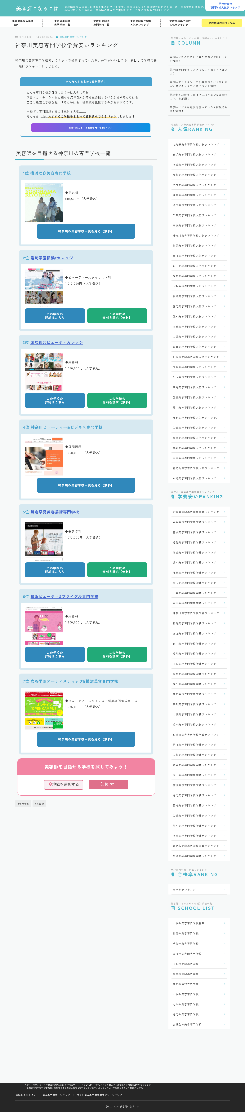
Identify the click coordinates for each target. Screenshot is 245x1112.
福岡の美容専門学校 (186, 1014)
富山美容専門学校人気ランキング (194, 255)
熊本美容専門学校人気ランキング (194, 448)
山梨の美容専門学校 (186, 964)
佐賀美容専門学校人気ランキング (194, 427)
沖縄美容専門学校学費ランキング (194, 856)
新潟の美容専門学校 (186, 933)
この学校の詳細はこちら (55, 316)
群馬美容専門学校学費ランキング (194, 572)
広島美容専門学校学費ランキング (194, 755)
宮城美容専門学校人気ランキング (194, 164)
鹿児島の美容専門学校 (187, 1024)
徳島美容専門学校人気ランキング (194, 387)
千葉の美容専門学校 (186, 943)
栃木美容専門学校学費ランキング (194, 562)
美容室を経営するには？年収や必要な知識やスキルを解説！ (199, 96)
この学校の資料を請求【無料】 (117, 316)
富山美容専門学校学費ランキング (194, 633)
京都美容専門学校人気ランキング (194, 326)
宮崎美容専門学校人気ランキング (194, 458)
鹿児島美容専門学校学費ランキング (196, 846)
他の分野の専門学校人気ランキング (225, 5)
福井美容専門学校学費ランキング (194, 653)
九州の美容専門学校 (186, 1004)
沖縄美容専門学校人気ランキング (194, 478)
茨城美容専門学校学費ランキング (194, 552)
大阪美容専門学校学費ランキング (194, 714)
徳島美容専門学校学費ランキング (194, 765)
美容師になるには (37, 8)
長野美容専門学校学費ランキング (194, 674)
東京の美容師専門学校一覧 (62, 23)
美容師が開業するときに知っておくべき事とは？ (199, 71)
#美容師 (39, 803)
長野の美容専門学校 (186, 974)
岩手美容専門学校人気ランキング (194, 154)
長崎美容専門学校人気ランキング (194, 438)
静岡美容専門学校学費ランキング (194, 684)
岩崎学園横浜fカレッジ (52, 258)
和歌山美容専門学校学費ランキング (196, 734)
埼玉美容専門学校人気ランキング (194, 205)
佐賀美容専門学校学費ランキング (194, 815)
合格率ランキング (184, 889)
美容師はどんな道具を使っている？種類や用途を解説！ (199, 109)
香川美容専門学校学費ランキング (194, 775)
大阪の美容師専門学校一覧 (101, 23)
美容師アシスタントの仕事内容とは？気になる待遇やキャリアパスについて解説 (199, 84)
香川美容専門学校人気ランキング (194, 407)
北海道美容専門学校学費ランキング (196, 512)
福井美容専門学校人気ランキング (194, 276)
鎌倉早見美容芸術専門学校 (55, 512)
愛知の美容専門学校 (186, 984)
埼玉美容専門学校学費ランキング (194, 583)
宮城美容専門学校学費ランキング (194, 532)
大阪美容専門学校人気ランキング (180, 23)
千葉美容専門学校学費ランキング (194, 593)
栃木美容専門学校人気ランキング (194, 185)
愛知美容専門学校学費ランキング (194, 694)
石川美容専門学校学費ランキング (194, 643)
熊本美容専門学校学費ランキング (194, 826)
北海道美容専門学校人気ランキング (196, 144)
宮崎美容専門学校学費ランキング (194, 835)
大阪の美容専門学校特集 (189, 923)
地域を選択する (65, 784)
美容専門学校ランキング (73, 36)
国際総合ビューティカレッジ (56, 342)
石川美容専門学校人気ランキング (194, 266)
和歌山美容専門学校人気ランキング (196, 357)
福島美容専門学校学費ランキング (194, 542)
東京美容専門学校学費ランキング (194, 603)
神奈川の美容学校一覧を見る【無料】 (86, 231)
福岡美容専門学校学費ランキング (194, 795)
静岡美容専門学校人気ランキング (194, 306)
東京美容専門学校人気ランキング (141, 23)
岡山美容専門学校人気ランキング (194, 377)
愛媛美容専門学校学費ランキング (194, 785)
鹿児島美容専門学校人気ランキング (196, 468)
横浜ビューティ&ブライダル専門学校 (64, 596)
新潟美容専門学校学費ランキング (194, 623)
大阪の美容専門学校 (186, 994)
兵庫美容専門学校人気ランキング (194, 347)
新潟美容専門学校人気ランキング (194, 245)
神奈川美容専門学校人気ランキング (196, 235)
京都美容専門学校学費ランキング (194, 704)
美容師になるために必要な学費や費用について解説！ (199, 59)
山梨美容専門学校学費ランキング (194, 664)
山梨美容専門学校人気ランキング (194, 286)
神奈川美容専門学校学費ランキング (196, 613)
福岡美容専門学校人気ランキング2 (195, 418)
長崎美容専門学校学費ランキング (194, 805)
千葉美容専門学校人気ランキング (194, 215)
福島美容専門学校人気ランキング (194, 175)
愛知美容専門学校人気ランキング (194, 316)
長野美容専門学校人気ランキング (194, 296)
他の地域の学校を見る (221, 23)
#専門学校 (23, 803)
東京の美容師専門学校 (187, 954)
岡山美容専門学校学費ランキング (194, 744)
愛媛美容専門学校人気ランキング (194, 397)
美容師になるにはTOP (22, 23)
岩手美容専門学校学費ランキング (194, 522)
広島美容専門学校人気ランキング (194, 367)
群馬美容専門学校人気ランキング (194, 195)
